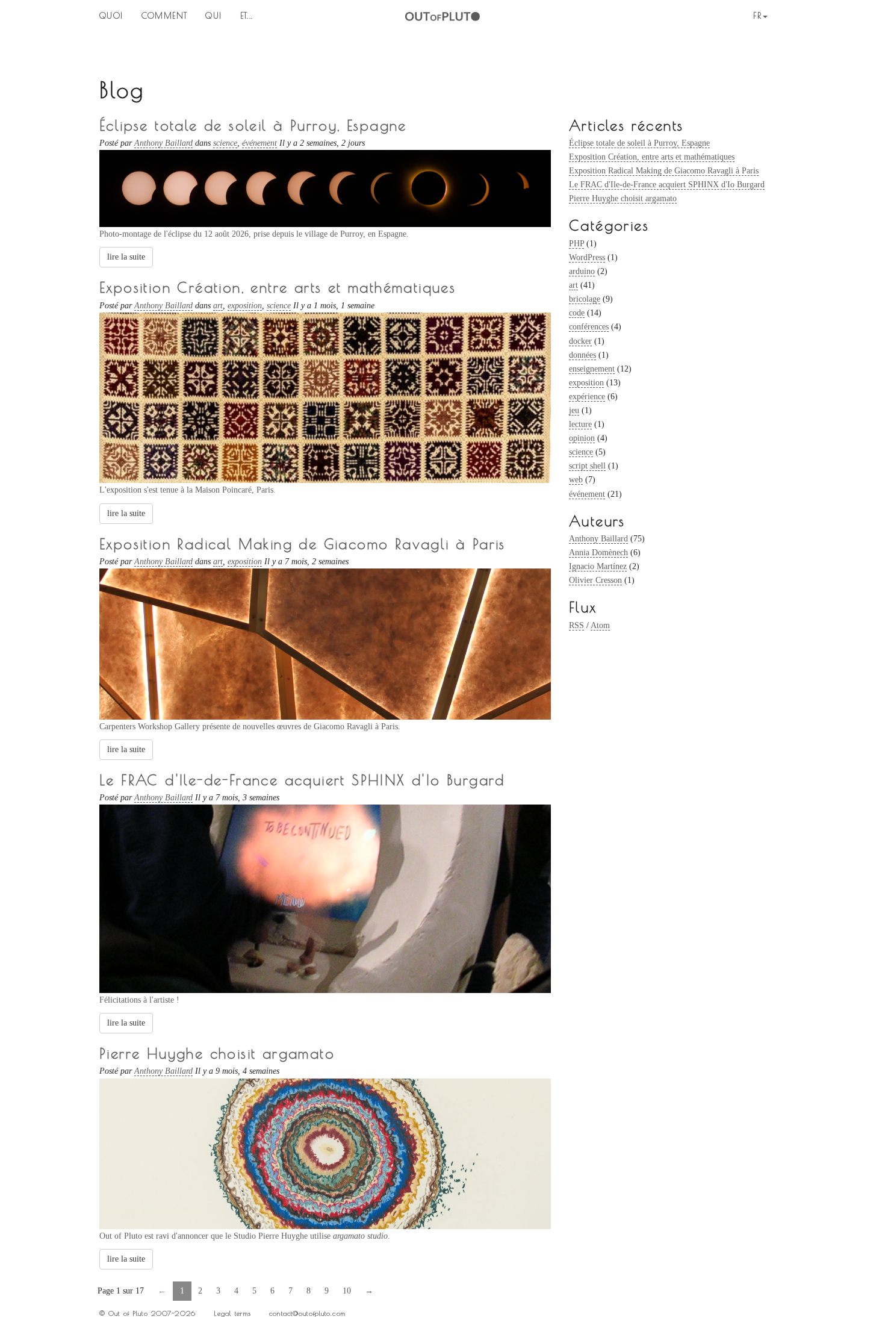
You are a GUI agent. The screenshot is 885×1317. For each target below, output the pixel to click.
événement (587, 494)
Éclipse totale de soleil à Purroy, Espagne (639, 143)
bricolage (584, 299)
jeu (574, 410)
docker (580, 341)
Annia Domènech (598, 552)
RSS (576, 625)
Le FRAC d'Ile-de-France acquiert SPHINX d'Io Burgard (667, 184)
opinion (582, 438)
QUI (213, 15)
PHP (576, 243)
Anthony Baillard (598, 538)
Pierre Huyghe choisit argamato (623, 198)
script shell (587, 465)
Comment (164, 15)
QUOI (111, 15)
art (573, 285)
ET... (246, 15)
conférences (589, 326)
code (577, 312)
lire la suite (126, 256)
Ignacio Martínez (598, 566)
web (576, 479)
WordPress (587, 257)
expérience (587, 396)
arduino (582, 271)
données (582, 355)
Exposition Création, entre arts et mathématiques (651, 156)
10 (347, 1290)
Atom (600, 625)
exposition (586, 382)
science (581, 451)
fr (757, 15)
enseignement (592, 368)
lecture (580, 424)
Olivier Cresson (595, 580)
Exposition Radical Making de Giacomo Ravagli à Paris (664, 170)
